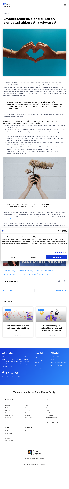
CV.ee (47, 407)
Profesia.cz (8, 407)
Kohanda (33, 257)
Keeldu (13, 257)
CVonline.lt (49, 403)
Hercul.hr (7, 438)
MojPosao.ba (8, 433)
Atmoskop (8, 417)
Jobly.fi (27, 430)
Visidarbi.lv (49, 412)
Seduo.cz (27, 407)
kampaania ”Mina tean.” (10, 219)
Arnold (27, 403)
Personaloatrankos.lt (51, 417)
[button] (64, 5)
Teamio (27, 405)
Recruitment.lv (50, 420)
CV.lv (47, 405)
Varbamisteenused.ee (52, 422)
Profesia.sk (8, 405)
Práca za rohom (9, 412)
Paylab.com (28, 417)
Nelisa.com (8, 420)
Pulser (7, 443)
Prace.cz (7, 410)
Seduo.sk (27, 410)
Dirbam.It (48, 410)
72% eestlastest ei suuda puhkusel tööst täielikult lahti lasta (18, 328)
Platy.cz (27, 412)
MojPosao (8, 430)
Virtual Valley (9, 440)
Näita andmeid (59, 252)
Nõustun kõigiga (56, 257)
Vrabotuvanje (9, 435)
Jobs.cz (7, 403)
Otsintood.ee (49, 415)
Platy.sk (27, 415)
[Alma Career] (34, 452)
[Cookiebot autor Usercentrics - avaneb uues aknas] (59, 231)
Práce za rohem (9, 415)
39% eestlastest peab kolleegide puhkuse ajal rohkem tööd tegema (51, 328)
